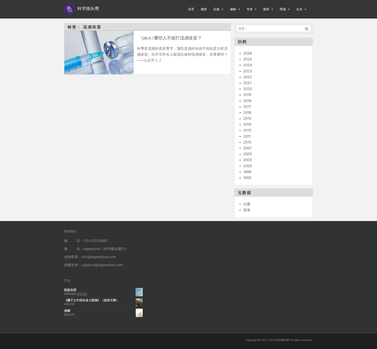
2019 (247, 94)
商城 (283, 9)
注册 (246, 204)
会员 (299, 9)
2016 (247, 112)
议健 (216, 9)
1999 (247, 172)
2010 (247, 142)
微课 (266, 9)
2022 (247, 77)
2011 (247, 136)
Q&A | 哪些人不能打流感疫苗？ (171, 38)
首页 (191, 9)
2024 (247, 65)
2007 (247, 148)
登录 (246, 210)
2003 (247, 160)
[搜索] (306, 28)
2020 (247, 89)
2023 (247, 71)
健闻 (204, 9)
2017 (247, 106)
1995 (247, 177)
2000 (247, 166)
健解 (233, 9)
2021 (247, 83)
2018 (247, 101)
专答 (250, 9)
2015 (247, 118)
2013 (247, 130)
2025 (247, 59)
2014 (247, 124)
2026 (247, 53)
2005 (247, 154)
